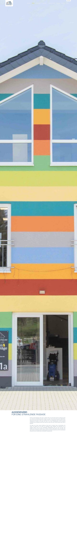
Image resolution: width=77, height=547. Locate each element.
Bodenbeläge (38, 3)
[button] (70, 3)
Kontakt (67, 3)
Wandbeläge (44, 3)
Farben (33, 3)
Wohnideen (28, 3)
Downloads (63, 3)
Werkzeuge (58, 3)
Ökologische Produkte (52, 3)
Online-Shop (68, 0)
